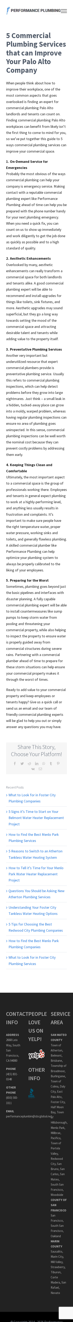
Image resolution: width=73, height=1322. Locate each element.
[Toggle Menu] (64, 11)
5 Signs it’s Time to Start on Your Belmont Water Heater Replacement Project (36, 817)
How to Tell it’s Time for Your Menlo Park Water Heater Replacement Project (36, 873)
